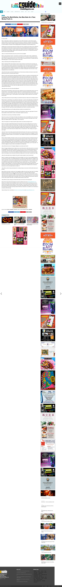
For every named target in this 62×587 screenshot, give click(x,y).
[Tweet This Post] (17, 211)
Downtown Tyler (17, 11)
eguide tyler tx (38, 578)
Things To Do (40, 573)
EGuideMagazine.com (3, 574)
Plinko (15, 173)
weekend (30, 209)
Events (45, 572)
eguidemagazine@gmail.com (4, 577)
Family (35, 579)
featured (42, 577)
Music (27, 209)
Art (34, 578)
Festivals (22, 11)
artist (42, 578)
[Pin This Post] (23, 211)
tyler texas (35, 572)
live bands (11, 209)
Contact (32, 11)
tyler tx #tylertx (39, 579)
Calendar (8, 11)
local (18, 209)
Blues (8, 209)
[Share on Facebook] (11, 211)
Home (4, 11)
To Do (28, 11)
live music (15, 209)
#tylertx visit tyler (37, 577)
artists (45, 578)
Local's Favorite (23, 209)
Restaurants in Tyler (37, 574)
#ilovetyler (35, 573)
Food (25, 11)
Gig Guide (12, 11)
